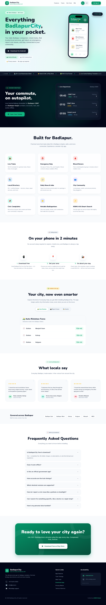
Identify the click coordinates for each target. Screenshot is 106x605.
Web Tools (58, 579)
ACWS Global (97, 598)
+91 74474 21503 (13, 581)
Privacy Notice (59, 585)
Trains (62, 3)
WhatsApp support (14, 588)
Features (56, 3)
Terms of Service (60, 588)
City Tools (69, 3)
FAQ (75, 3)
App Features (59, 573)
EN (82, 3)
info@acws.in (12, 585)
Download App (59, 582)
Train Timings (59, 576)
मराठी (87, 3)
